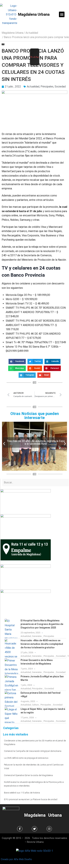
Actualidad (31, 32)
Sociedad (60, 86)
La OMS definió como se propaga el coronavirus (26, 758)
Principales (47, 86)
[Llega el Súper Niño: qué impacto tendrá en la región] (11, 715)
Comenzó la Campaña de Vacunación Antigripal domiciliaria (32, 751)
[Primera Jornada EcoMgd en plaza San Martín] (11, 682)
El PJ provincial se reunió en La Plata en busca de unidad (30, 799)
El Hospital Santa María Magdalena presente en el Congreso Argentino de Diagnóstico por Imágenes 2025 (42, 624)
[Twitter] (34, 828)
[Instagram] (49, 828)
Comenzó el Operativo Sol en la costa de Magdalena (28, 775)
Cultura (35, 704)
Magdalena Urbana (34, 14)
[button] (61, 14)
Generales (37, 636)
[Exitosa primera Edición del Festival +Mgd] (11, 699)
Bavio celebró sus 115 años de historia (22, 792)
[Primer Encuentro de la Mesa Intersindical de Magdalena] (11, 666)
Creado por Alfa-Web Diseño (16, 859)
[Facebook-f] (19, 828)
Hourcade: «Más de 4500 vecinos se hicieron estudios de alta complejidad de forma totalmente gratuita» (42, 644)
